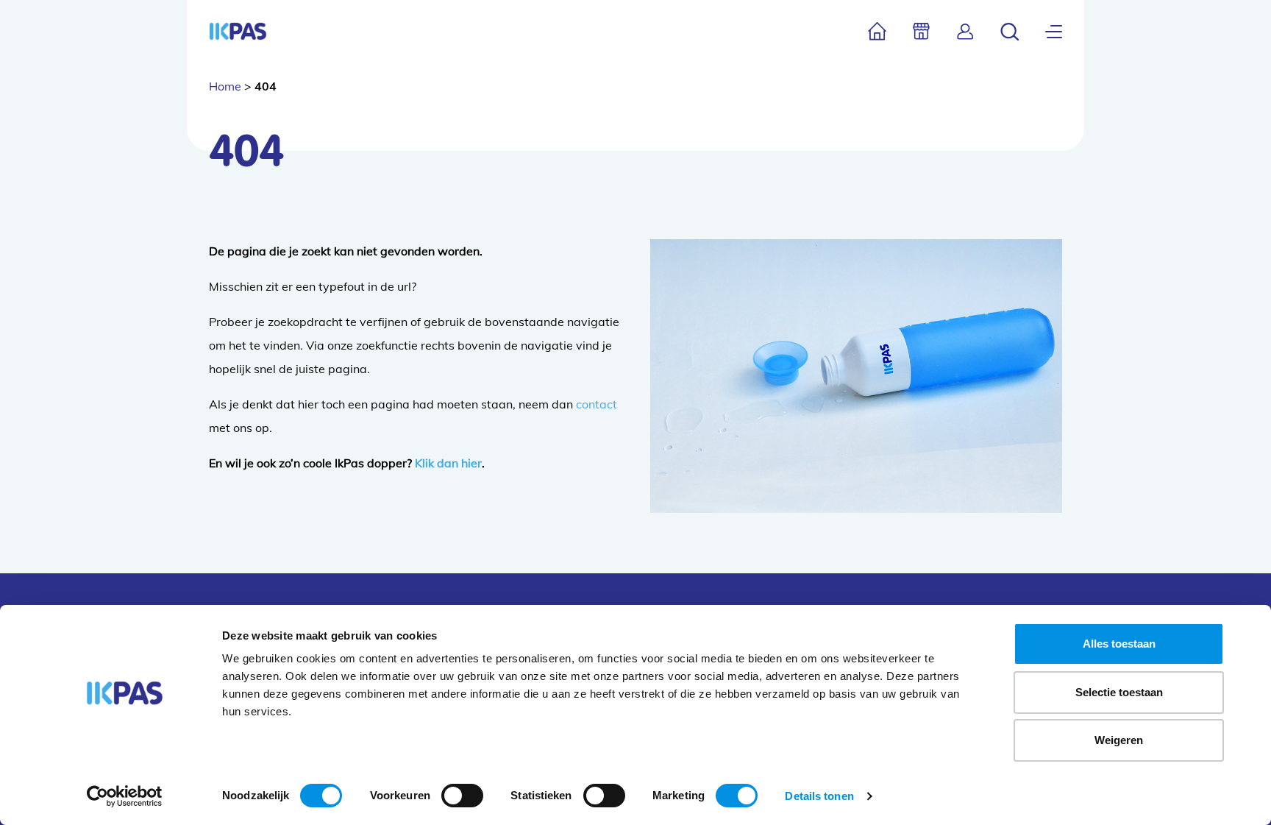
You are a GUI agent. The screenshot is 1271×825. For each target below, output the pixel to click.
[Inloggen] (965, 31)
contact (596, 404)
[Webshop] (921, 31)
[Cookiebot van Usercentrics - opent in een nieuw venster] (124, 796)
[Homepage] (238, 31)
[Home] (877, 31)
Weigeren (1118, 740)
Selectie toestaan (1119, 692)
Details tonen (819, 796)
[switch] (462, 795)
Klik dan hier (448, 463)
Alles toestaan (1119, 643)
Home (225, 86)
